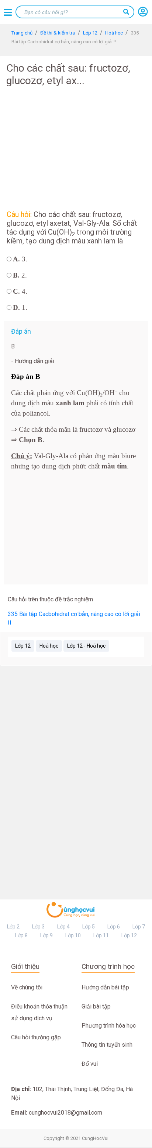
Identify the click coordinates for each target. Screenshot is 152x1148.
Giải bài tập (96, 1006)
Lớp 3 (38, 927)
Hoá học (48, 646)
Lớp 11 (101, 935)
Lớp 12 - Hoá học (86, 646)
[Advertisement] (76, 146)
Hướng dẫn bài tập (105, 987)
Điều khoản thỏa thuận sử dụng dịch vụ (39, 1012)
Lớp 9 (46, 935)
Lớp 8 (21, 935)
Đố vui (90, 1063)
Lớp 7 (138, 927)
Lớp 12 (23, 646)
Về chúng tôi (26, 987)
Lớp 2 (13, 927)
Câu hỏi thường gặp (36, 1037)
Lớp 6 (113, 927)
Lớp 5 (88, 927)
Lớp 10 (73, 935)
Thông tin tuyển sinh (107, 1044)
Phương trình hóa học (109, 1025)
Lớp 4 (63, 927)
